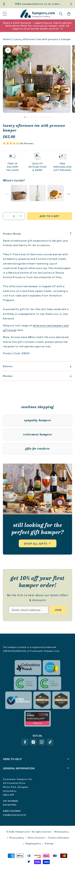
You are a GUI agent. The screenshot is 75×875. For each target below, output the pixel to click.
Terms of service (36, 837)
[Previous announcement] (4, 4)
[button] (5, 14)
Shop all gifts (35, 543)
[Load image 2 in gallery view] (37, 193)
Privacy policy (16, 837)
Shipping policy (33, 843)
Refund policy (61, 831)
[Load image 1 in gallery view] (19, 193)
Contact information (58, 837)
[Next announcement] (71, 4)
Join (58, 610)
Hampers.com (22, 831)
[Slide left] (7, 194)
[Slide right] (68, 194)
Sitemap (49, 843)
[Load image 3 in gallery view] (56, 193)
